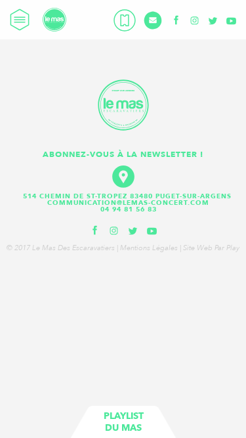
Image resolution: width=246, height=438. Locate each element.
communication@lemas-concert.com (128, 203)
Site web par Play (211, 248)
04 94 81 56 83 (128, 209)
